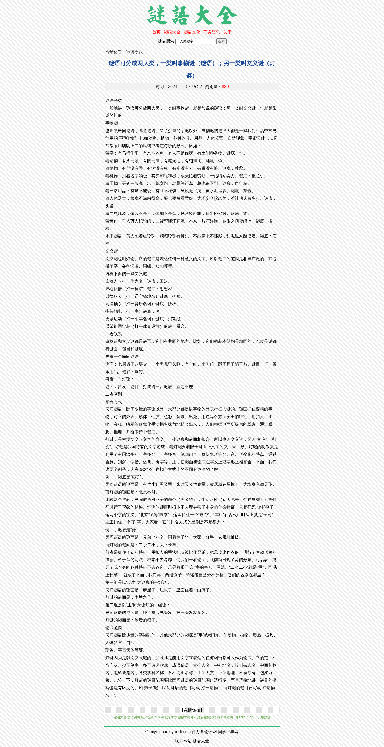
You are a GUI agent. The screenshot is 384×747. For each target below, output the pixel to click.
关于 (227, 32)
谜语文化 (192, 32)
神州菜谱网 (225, 717)
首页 (156, 32)
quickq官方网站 (166, 717)
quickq (241, 717)
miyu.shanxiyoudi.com (170, 731)
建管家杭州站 (206, 717)
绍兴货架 (147, 717)
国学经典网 (228, 731)
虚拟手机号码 (187, 717)
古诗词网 (133, 717)
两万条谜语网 (204, 731)
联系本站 (183, 741)
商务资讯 (211, 32)
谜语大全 (172, 32)
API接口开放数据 (258, 717)
